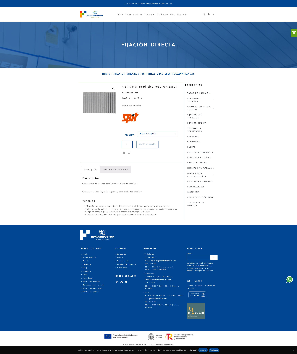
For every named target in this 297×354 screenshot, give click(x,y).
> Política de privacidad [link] (91, 288)
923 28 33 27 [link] (150, 283)
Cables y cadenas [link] (197, 162)
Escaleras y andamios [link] (200, 181)
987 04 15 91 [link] (150, 302)
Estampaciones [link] (196, 186)
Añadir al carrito (147, 144)
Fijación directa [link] (125, 74)
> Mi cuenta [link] (120, 254)
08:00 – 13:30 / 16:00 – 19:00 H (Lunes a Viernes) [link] (162, 306)
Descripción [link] (90, 169)
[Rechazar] (293, 350)
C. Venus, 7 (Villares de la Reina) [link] (158, 276)
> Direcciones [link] (121, 267)
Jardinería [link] (193, 192)
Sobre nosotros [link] (133, 14)
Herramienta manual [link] (199, 168)
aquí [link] (195, 350)
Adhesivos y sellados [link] (194, 100)
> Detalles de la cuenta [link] (125, 264)
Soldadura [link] (193, 141)
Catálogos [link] (162, 14)
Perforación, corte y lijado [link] (198, 108)
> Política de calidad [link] (90, 291)
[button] (124, 152)
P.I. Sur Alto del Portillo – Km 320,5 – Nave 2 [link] (164, 295)
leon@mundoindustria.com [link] (156, 299)
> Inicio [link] (84, 254)
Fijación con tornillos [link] (194, 116)
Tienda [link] (148, 14)
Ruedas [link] (191, 147)
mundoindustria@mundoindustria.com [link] (160, 261)
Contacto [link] (182, 14)
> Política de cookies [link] (90, 281)
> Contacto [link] (86, 271)
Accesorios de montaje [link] (195, 204)
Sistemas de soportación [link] (194, 130)
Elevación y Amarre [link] (199, 157)
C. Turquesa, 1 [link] (151, 257)
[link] (294, 33)
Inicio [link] (120, 14)
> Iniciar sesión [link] (122, 261)
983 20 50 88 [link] (150, 264)
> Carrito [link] (119, 257)
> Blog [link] (84, 267)
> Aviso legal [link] (87, 278)
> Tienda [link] (85, 261)
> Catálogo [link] (86, 264)
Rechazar (214, 350)
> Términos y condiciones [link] (92, 285)
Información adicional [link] (115, 169)
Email (189, 253)
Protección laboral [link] (199, 152)
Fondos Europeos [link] (195, 285)
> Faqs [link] (84, 274)
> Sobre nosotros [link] (89, 257)
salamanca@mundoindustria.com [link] (158, 280)
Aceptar (203, 350)
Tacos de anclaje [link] (197, 93)
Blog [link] (172, 14)
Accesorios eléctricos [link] (200, 197)
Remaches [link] (193, 136)
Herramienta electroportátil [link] (196, 175)
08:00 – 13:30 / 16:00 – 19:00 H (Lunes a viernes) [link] (162, 287)
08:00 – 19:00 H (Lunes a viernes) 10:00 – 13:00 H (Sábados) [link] (159, 268)
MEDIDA (130, 135)
